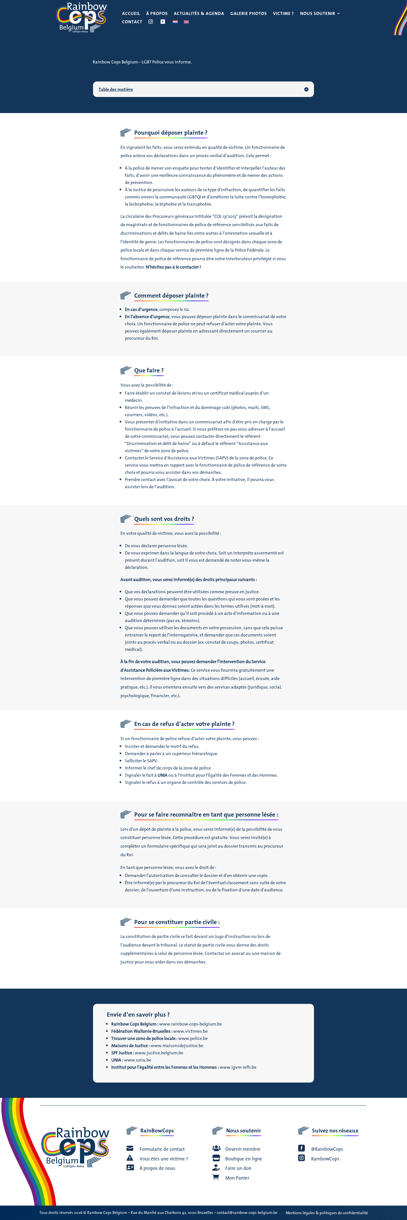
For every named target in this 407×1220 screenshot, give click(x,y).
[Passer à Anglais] (186, 23)
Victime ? (283, 14)
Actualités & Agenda (199, 14)
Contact (132, 22)
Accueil (131, 14)
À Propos (157, 14)
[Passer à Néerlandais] (175, 23)
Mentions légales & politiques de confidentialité (327, 1213)
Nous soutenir (317, 14)
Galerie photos (248, 14)
